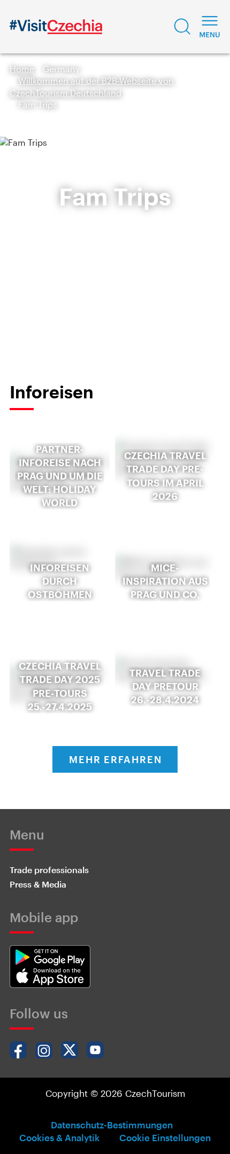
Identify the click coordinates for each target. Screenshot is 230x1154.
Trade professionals (49, 870)
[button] (182, 26)
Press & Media (38, 884)
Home (22, 69)
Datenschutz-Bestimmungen (112, 1124)
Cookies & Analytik (59, 1137)
